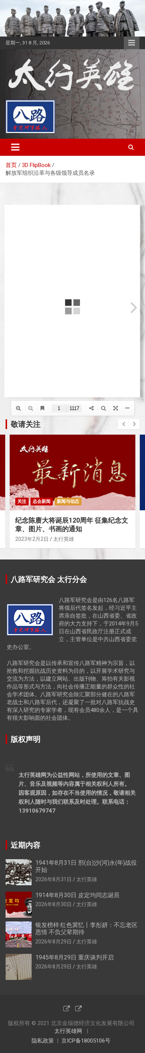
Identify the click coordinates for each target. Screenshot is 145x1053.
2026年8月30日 (53, 904)
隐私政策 (43, 1040)
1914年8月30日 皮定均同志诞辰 (77, 895)
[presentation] (123, 424)
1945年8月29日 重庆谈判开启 (74, 957)
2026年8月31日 (53, 879)
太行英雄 (63, 539)
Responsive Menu (131, 43)
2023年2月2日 (32, 539)
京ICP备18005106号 (85, 1040)
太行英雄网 (68, 1031)
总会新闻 (42, 501)
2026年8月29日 (53, 942)
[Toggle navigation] (15, 147)
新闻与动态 (68, 501)
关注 (21, 501)
